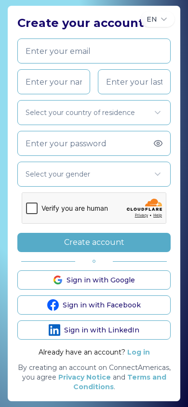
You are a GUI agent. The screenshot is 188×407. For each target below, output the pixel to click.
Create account (94, 242)
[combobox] (158, 19)
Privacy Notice (84, 377)
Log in (138, 352)
